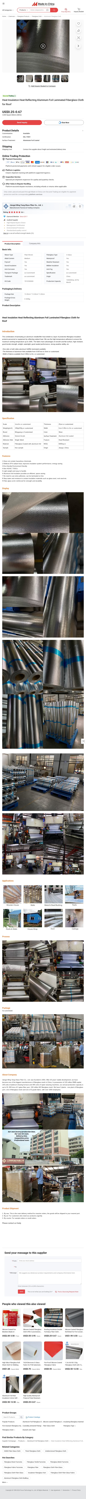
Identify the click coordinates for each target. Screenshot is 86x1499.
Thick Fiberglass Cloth (32, 1451)
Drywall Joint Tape (29, 1430)
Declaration (66, 1490)
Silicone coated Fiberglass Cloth (53, 1422)
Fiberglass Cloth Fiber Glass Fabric (63, 1473)
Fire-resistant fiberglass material (12, 1426)
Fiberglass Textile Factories (36, 1462)
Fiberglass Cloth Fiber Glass (13, 1473)
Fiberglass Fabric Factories (13, 1467)
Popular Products (8, 1422)
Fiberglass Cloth (37, 16)
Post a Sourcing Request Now (66, 1292)
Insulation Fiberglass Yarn (37, 1473)
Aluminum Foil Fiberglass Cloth (33, 1422)
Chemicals (11, 16)
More (4, 1482)
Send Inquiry (22, 122)
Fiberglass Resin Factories (13, 1462)
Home (4, 16)
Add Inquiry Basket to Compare (43, 86)
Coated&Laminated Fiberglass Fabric (36, 1426)
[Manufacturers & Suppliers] (43, 4)
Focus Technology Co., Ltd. (28, 1490)
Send (21, 1291)
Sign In (5, 233)
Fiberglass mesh (8, 1430)
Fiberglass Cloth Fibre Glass (52, 1467)
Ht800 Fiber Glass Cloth (12, 1451)
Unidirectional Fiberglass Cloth (55, 1451)
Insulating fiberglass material (73, 1422)
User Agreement (55, 1490)
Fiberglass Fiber (32, 1467)
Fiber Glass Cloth (49, 1426)
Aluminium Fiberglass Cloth (52, 16)
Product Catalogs (34, 1417)
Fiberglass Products (23, 16)
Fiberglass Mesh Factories (59, 1462)
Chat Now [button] (65, 123)
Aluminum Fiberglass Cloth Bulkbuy (16, 1478)
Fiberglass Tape (68, 1426)
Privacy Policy (76, 1490)
